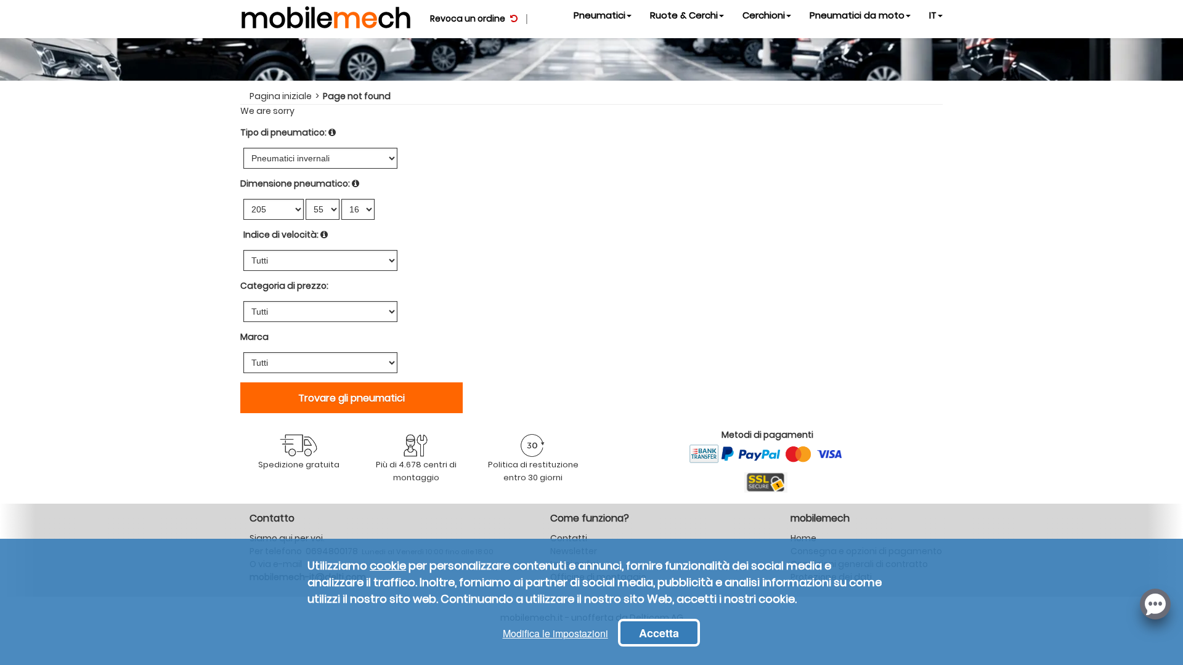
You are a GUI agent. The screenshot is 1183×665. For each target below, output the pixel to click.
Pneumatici (599, 15)
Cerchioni (763, 15)
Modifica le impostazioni (555, 633)
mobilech (326, 15)
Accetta (659, 633)
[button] (1155, 602)
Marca (254, 337)
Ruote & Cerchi (684, 15)
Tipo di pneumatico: (283, 132)
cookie (388, 565)
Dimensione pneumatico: (295, 183)
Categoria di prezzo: (284, 286)
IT (933, 15)
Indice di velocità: (281, 234)
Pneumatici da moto (857, 15)
